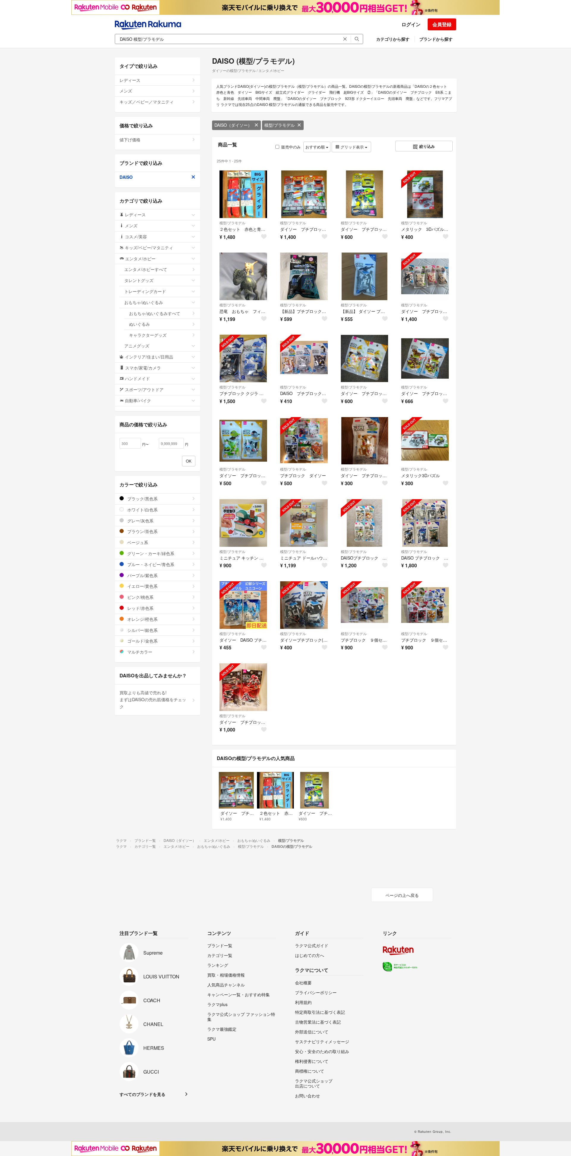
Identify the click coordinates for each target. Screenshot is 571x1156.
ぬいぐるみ (139, 324)
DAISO (126, 177)
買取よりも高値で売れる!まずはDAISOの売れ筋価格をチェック (153, 700)
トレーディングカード (145, 291)
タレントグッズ (138, 280)
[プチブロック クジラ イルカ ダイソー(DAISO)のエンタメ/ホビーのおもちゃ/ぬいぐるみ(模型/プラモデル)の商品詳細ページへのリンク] (243, 358)
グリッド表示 (352, 147)
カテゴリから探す (393, 39)
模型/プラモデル (279, 125)
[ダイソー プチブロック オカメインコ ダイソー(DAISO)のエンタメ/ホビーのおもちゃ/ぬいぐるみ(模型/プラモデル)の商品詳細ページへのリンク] (364, 358)
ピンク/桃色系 (139, 597)
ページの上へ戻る (402, 895)
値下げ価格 (130, 139)
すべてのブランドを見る (142, 1094)
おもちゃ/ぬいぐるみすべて (154, 313)
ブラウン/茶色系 (142, 531)
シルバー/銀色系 (142, 630)
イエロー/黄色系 (142, 586)
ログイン (411, 24)
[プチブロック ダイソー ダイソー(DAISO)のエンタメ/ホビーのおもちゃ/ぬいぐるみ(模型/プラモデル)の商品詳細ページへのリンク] (304, 441)
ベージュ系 (137, 542)
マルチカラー (139, 652)
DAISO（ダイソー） (233, 125)
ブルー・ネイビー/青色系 (150, 564)
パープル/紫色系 (142, 575)
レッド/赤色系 (139, 608)
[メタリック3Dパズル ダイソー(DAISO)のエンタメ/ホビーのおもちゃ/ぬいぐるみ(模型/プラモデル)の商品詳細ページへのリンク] (425, 441)
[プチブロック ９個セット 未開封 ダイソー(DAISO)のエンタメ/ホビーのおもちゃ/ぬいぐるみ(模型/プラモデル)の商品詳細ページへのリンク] (364, 605)
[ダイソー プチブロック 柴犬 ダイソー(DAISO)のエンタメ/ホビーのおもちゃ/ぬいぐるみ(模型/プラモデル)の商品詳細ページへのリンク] (364, 441)
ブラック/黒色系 (142, 499)
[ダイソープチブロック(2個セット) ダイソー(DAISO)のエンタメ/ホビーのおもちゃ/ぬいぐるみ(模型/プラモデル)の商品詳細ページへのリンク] (304, 605)
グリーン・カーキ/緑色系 (150, 553)
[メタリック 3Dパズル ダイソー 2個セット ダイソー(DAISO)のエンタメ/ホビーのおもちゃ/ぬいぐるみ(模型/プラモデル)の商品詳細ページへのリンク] (425, 194)
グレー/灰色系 (139, 521)
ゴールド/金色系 (142, 641)
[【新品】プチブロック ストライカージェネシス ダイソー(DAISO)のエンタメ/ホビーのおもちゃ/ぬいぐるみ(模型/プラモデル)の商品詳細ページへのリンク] (304, 276)
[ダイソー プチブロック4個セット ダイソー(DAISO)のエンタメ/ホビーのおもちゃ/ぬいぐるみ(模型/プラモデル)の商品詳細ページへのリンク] (425, 276)
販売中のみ (291, 147)
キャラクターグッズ (148, 335)
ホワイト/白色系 (142, 510)
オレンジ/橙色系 (142, 619)
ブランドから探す (436, 39)
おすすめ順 (315, 147)
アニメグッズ (136, 346)
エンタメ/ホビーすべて (145, 269)
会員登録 (441, 24)
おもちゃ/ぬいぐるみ (143, 302)
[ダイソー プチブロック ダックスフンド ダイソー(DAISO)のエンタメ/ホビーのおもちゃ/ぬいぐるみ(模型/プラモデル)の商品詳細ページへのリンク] (425, 358)
